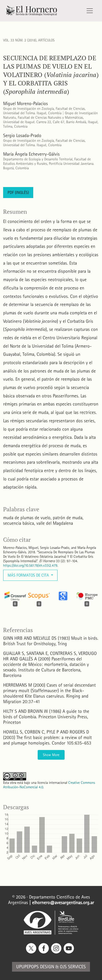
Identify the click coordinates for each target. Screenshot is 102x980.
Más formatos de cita (29, 575)
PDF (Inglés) (18, 192)
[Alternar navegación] (90, 11)
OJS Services (73, 967)
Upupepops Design (35, 967)
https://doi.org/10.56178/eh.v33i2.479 (30, 565)
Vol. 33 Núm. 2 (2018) (19, 40)
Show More (51, 755)
